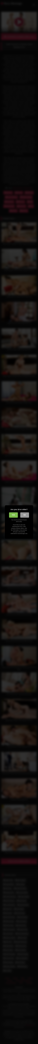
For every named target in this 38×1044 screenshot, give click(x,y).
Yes (13, 515)
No (24, 515)
